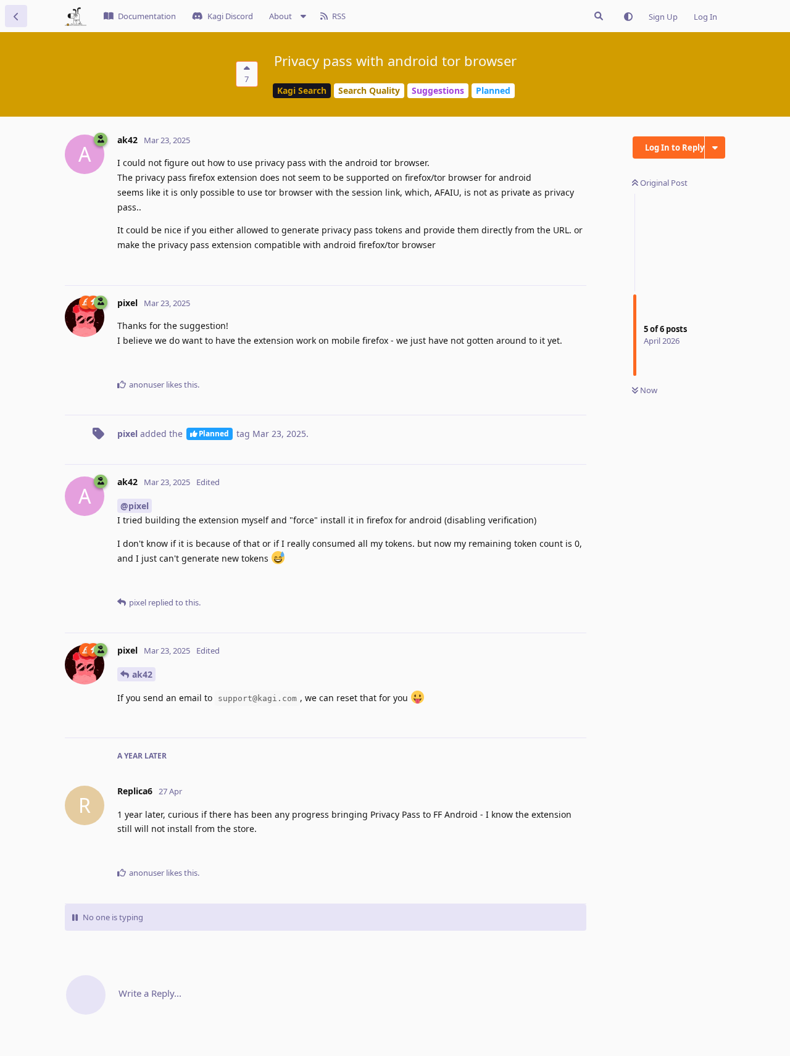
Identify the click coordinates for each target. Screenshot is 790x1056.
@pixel (134, 506)
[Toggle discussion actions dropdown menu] (715, 147)
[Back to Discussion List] (16, 16)
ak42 (142, 674)
